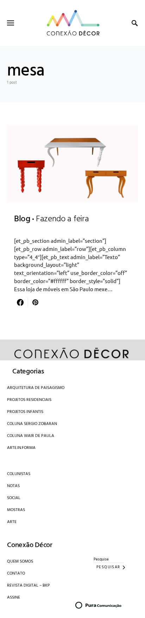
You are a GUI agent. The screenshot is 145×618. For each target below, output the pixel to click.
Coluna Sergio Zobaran (32, 423)
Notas (13, 486)
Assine (13, 597)
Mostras (16, 510)
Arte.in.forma (21, 447)
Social (13, 498)
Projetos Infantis (25, 411)
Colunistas (18, 474)
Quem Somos (20, 561)
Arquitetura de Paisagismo (35, 387)
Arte (12, 522)
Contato (16, 573)
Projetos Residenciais (29, 399)
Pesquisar (108, 567)
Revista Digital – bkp (28, 585)
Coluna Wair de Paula (30, 435)
